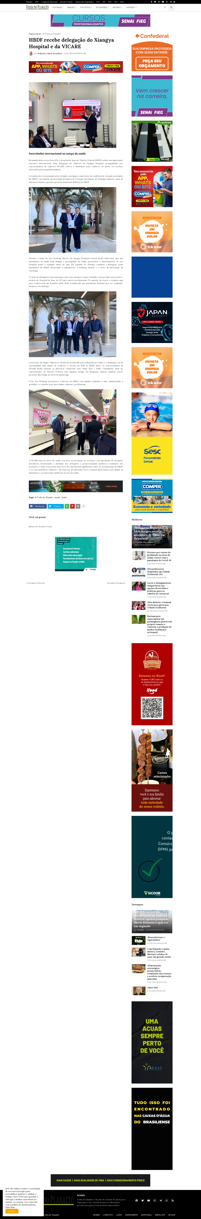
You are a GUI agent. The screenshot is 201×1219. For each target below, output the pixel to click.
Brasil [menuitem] (71, 7)
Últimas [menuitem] (57, 7)
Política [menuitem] (85, 7)
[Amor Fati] (138, 990)
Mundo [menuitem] (117, 7)
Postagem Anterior (36, 583)
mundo (57, 497)
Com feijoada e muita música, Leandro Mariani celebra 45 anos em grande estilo (159, 953)
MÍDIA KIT (160, 1215)
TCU (98, 2)
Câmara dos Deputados (84, 2)
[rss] (174, 2)
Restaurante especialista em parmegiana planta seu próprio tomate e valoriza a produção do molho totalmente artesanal (159, 624)
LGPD (119, 1215)
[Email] (78, 506)
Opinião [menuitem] (130, 7)
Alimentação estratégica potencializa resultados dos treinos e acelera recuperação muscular (159, 972)
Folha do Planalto (51, 1215)
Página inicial (35, 34)
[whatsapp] (167, 2)
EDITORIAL (146, 1215)
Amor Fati (152, 987)
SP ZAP (171, 1215)
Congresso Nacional (49, 2)
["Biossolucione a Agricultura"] (138, 940)
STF (37, 2)
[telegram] (170, 2)
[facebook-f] (151, 2)
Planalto (29, 2)
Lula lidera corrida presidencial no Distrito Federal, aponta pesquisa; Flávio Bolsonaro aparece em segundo (151, 919)
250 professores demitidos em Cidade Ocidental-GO (158, 572)
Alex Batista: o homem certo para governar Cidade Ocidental (159, 605)
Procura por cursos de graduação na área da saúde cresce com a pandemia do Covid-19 (159, 556)
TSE (109, 2)
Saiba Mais (10, 1207)
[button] (165, 7)
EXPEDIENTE (131, 1215)
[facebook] (136, 1200)
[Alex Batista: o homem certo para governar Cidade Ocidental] (138, 605)
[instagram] (159, 2)
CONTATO (108, 1215)
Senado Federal (66, 2)
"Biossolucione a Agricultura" (156, 938)
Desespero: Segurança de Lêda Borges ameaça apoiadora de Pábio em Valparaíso (151, 533)
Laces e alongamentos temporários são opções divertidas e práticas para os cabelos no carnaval (159, 588)
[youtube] (163, 2)
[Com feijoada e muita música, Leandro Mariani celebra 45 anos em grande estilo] (138, 952)
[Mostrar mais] (83, 506)
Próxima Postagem (115, 583)
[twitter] (155, 2)
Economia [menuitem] (101, 7)
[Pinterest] (72, 506)
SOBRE (96, 1215)
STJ (104, 2)
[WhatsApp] (67, 506)
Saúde (64, 497)
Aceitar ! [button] (12, 1211)
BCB (122, 2)
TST (116, 2)
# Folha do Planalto (52, 34)
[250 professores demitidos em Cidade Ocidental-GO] (138, 572)
